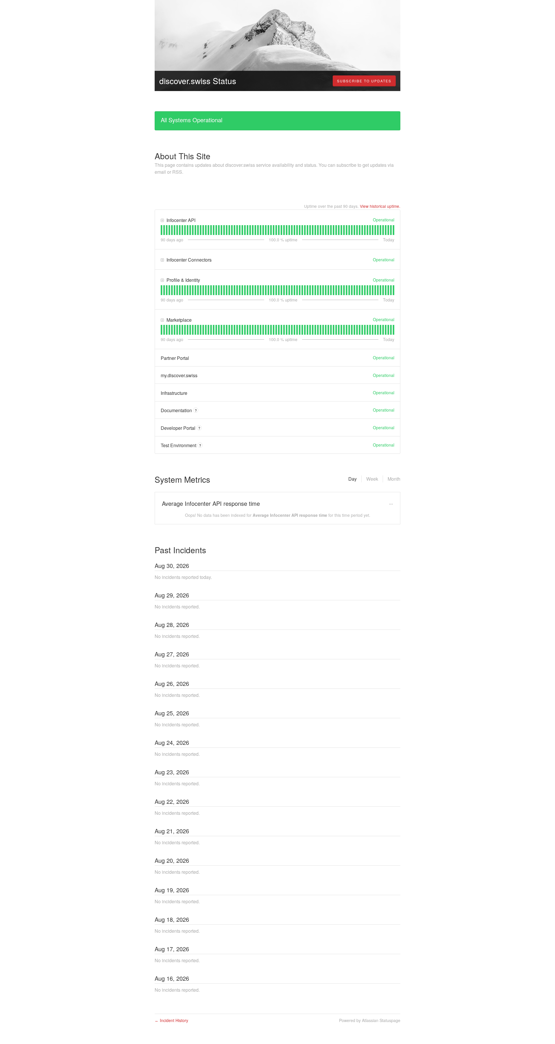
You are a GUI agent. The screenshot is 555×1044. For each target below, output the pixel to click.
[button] (364, 80)
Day (352, 478)
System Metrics (182, 479)
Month (394, 478)
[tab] (161, 230)
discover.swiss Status (197, 80)
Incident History (171, 1020)
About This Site (182, 156)
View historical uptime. (380, 206)
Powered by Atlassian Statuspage (369, 1020)
